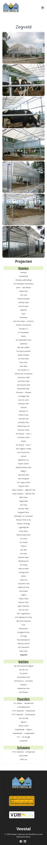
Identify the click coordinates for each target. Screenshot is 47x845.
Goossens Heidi (23, 377)
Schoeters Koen (23, 437)
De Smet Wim (23, 359)
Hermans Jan (24, 418)
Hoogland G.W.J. (23, 632)
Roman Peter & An (23, 520)
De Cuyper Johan (23, 482)
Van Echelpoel (23, 478)
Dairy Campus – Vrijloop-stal (23, 493)
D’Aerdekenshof (23, 707)
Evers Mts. (24, 362)
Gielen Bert (23, 291)
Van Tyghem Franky (23, 448)
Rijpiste (23, 722)
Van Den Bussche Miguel (23, 666)
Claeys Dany (23, 598)
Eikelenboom (23, 561)
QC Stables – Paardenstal (23, 703)
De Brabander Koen (23, 340)
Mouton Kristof (24, 643)
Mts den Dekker (23, 347)
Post (23, 625)
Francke (23, 407)
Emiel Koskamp (23, 299)
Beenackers (23, 628)
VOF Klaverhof (23, 647)
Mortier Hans (23, 602)
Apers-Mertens (23, 606)
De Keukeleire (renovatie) (23, 284)
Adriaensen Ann (23, 688)
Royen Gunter (23, 463)
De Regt (23, 636)
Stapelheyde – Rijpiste (23, 729)
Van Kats (23, 553)
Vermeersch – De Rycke (23, 681)
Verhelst (23, 272)
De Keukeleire (23, 332)
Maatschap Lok (23, 426)
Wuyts (23, 441)
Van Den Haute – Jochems (23, 321)
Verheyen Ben (23, 403)
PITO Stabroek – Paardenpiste (23, 714)
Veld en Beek (23, 568)
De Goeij (23, 538)
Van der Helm (23, 508)
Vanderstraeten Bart (23, 467)
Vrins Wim (23, 366)
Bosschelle (23, 755)
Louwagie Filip (23, 396)
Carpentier (24, 741)
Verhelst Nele (23, 302)
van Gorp (23, 505)
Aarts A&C (24, 651)
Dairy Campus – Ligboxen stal (23, 490)
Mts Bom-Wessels (23, 621)
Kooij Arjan (23, 531)
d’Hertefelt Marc (23, 388)
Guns (24, 314)
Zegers (23, 595)
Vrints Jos (23, 759)
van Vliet (23, 550)
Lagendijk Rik (23, 527)
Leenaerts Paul (23, 583)
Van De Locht (23, 400)
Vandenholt (23, 276)
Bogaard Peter (23, 512)
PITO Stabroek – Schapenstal (23, 752)
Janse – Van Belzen (23, 287)
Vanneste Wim (23, 475)
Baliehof (23, 310)
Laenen (23, 456)
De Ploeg (23, 565)
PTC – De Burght (23, 737)
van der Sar (23, 669)
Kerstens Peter (23, 430)
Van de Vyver (24, 306)
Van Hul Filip (23, 718)
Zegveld (23, 655)
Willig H (23, 471)
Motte (23, 336)
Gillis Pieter (23, 497)
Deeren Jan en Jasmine (23, 374)
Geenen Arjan (23, 557)
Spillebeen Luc (23, 460)
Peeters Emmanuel (23, 325)
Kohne (23, 576)
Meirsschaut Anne (23, 535)
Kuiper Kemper (23, 355)
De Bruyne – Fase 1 (23, 445)
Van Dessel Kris (23, 452)
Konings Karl (23, 572)
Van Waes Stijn (23, 381)
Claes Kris (23, 580)
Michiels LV (23, 411)
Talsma (23, 546)
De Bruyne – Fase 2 (23, 433)
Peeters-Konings (23, 523)
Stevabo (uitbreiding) (24, 280)
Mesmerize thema (23, 837)
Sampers (23, 684)
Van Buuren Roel (23, 385)
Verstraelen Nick (23, 677)
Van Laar (23, 295)
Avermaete (23, 591)
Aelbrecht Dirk (23, 587)
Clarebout (23, 344)
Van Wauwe (23, 692)
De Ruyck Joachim (24, 351)
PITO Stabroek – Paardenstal (23, 711)
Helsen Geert (23, 726)
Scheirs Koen (23, 415)
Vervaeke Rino (23, 422)
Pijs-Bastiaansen (23, 640)
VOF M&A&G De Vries (23, 617)
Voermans (23, 317)
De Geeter (24, 673)
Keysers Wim (23, 486)
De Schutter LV (23, 370)
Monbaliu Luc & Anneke (23, 516)
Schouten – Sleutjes (23, 392)
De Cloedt (23, 542)
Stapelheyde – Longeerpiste (23, 733)
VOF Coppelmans (23, 613)
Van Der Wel (23, 610)
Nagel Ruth (23, 501)
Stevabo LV (23, 329)
